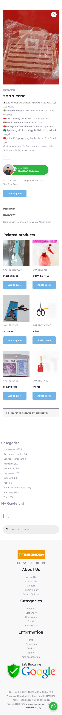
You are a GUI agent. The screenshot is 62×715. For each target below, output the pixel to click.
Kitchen (31, 608)
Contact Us (31, 581)
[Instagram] (31, 563)
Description (9, 208)
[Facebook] (18, 563)
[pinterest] (43, 563)
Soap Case (13, 184)
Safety (31, 652)
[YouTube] (37, 563)
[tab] (31, 209)
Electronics (31, 625)
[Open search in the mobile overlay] (31, 529)
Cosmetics (31, 644)
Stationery (31, 612)
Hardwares (31, 617)
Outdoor (31, 648)
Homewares (9, 89)
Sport (31, 621)
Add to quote (15, 193)
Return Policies (31, 594)
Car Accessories (31, 656)
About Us (31, 577)
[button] (54, 14)
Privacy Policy (31, 589)
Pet (31, 639)
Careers (31, 585)
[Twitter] (24, 563)
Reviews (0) (9, 214)
